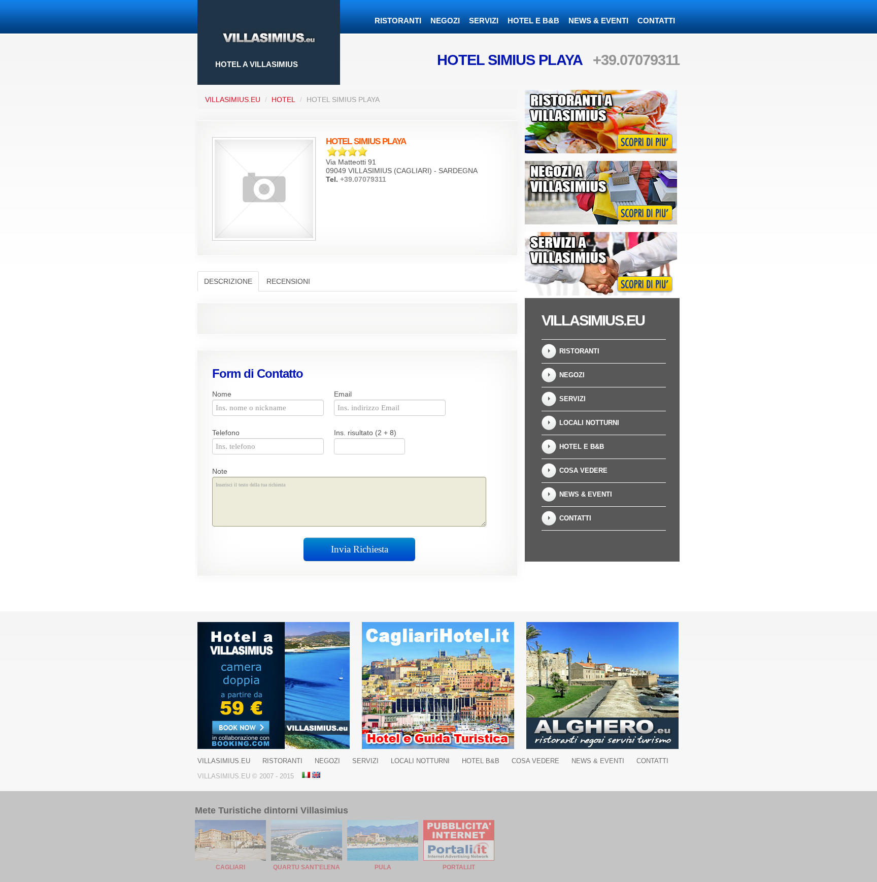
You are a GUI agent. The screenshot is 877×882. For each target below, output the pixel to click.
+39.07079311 (636, 60)
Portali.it (459, 867)
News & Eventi (598, 20)
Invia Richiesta (359, 549)
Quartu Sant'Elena (306, 867)
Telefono (226, 433)
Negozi (445, 20)
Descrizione (228, 281)
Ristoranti (398, 20)
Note (219, 471)
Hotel (283, 99)
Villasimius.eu (232, 99)
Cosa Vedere (583, 470)
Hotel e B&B (533, 20)
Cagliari (230, 867)
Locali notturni (589, 423)
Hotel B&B (480, 761)
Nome (221, 394)
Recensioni (288, 281)
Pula (383, 867)
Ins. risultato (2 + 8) (365, 433)
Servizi (483, 20)
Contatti (656, 20)
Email (343, 394)
